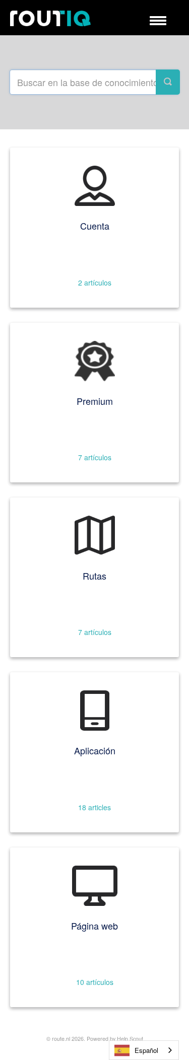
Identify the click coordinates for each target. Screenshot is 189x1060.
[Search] (168, 82)
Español (146, 1050)
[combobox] (144, 1050)
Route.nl (61, 1038)
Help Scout (130, 1038)
